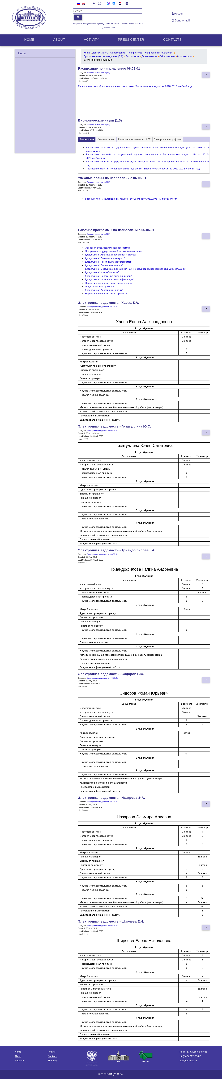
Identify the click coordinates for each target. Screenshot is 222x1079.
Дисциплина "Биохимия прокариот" (105, 258)
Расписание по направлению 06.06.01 (109, 68)
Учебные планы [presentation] (106, 139)
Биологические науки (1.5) (98, 72)
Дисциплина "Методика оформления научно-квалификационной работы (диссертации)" (135, 269)
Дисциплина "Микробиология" (102, 272)
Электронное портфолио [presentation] (168, 139)
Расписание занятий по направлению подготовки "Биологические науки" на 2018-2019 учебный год (135, 86)
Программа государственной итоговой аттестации (113, 251)
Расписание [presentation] (86, 139)
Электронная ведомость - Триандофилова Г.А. (116, 550)
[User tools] (206, 74)
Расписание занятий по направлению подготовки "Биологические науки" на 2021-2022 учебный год (143, 168)
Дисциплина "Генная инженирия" (104, 265)
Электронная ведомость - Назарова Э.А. (111, 797)
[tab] (86, 139)
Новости (19, 1060)
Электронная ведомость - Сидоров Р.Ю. (111, 674)
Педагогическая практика (99, 286)
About (59, 39)
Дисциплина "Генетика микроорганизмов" (108, 261)
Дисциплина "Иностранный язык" (104, 290)
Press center (131, 39)
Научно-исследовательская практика (106, 293)
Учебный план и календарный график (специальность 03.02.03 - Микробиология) (131, 198)
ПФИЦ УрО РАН (115, 1074)
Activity (91, 39)
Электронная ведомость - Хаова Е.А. (108, 302)
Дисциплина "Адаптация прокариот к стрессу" (111, 254)
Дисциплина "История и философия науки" (109, 279)
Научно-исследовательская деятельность (108, 283)
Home (29, 39)
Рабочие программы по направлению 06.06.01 (116, 230)
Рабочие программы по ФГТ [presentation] (134, 139)
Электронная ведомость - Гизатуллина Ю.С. (114, 426)
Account (179, 13)
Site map (52, 1060)
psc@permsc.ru (188, 1060)
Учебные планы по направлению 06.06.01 (112, 178)
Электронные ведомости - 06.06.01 (102, 307)
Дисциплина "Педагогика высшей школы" (108, 276)
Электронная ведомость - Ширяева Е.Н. (111, 921)
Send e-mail (182, 20)
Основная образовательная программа (107, 247)
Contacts (172, 39)
